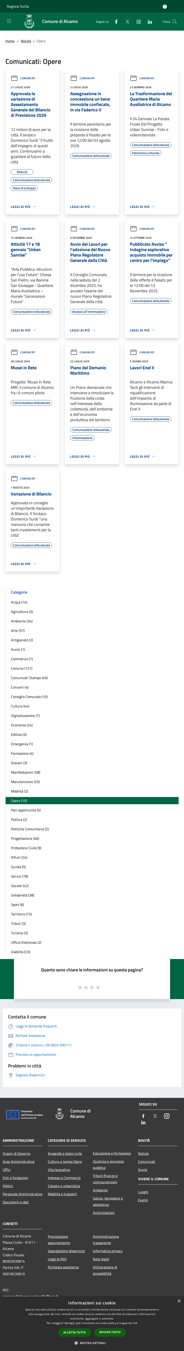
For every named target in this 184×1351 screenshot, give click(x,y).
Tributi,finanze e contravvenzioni (105, 1179)
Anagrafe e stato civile (65, 1153)
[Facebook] (114, 21)
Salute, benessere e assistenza (108, 1201)
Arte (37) (17, 630)
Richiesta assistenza (63, 1267)
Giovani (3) (19, 763)
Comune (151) (21, 668)
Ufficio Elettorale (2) (26, 942)
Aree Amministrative (19, 1161)
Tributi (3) (18, 923)
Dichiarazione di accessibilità (105, 1270)
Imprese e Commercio (64, 1177)
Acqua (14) (19, 602)
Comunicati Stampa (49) (29, 677)
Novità (26, 41)
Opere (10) (19, 800)
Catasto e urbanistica (64, 1186)
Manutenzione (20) (25, 781)
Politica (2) (19, 819)
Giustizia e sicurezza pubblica (108, 1164)
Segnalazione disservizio (66, 1251)
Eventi (143, 1200)
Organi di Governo (16, 1153)
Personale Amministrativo (22, 1194)
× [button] (179, 1301)
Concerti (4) (19, 687)
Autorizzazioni (104, 1212)
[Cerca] (174, 21)
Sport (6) (17, 904)
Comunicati (27, 78)
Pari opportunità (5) (26, 810)
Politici (8, 1186)
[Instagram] (136, 21)
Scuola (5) (18, 866)
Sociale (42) (19, 885)
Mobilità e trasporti (62, 1194)
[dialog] (92, 1323)
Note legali (101, 1259)
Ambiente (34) (22, 621)
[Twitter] (125, 21)
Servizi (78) (19, 876)
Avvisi (142, 1169)
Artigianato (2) (22, 640)
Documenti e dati (16, 1202)
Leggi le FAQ (57, 1259)
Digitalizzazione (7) (25, 715)
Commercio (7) (22, 659)
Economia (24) (22, 725)
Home (9, 41)
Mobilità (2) (19, 791)
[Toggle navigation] (9, 21)
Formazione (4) (22, 753)
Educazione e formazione (112, 1153)
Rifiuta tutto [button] (110, 1332)
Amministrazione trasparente (106, 1239)
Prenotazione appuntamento (59, 1239)
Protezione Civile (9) (26, 848)
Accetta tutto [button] (74, 1332)
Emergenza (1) (22, 744)
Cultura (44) (20, 706)
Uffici (7, 1169)
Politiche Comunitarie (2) (30, 829)
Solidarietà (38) (22, 895)
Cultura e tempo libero (65, 1161)
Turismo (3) (19, 933)
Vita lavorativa (59, 1169)
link (135, 1323)
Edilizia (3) (18, 734)
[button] (92, 1343)
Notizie (143, 1153)
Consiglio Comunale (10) (29, 696)
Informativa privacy (108, 1251)
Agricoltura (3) (22, 611)
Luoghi (143, 1192)
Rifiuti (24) (19, 857)
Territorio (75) (21, 914)
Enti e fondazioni (15, 1177)
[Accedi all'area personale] (165, 6)
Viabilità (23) (20, 952)
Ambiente (100, 1190)
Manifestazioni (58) (25, 772)
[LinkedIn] (148, 21)
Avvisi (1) (18, 649)
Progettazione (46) (25, 838)
